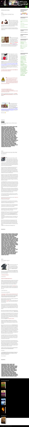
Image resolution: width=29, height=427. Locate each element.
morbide (5, 245)
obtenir (13, 371)
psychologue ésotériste (4, 249)
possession (14, 372)
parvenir (6, 140)
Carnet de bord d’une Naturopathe (22, 48)
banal (14, 126)
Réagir (16, 249)
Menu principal (28, 7)
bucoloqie (7, 235)
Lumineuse (6, 137)
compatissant (3, 129)
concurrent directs (12, 236)
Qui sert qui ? (5, 260)
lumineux (9, 137)
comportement (8, 129)
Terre (21, 73)
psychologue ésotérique (13, 373)
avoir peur (10, 234)
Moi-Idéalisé (12, 139)
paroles (3, 140)
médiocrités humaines (12, 244)
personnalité (7, 372)
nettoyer (6, 246)
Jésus (24, 61)
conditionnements (13, 129)
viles (9, 145)
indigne (12, 135)
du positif (3, 239)
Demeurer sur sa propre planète (9, 153)
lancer (15, 136)
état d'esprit (22, 75)
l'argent (12, 369)
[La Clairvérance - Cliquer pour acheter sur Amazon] (3, 420)
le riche (2, 371)
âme (26, 73)
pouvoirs (8, 373)
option (15, 246)
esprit (21, 61)
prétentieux (8, 248)
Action (5, 126)
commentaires (22, 56)
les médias (3, 244)
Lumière (23, 63)
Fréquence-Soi (22, 42)
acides (2, 126)
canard (13, 235)
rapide (14, 249)
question (21, 71)
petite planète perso (9, 247)
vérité (23, 73)
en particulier (9, 239)
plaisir (23, 68)
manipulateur (6, 138)
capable (16, 235)
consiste (11, 130)
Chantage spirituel (7, 14)
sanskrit (25, 72)
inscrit (5, 136)
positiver (14, 247)
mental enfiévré (6, 371)
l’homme (10, 136)
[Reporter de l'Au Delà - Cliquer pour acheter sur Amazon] (3, 402)
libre (5, 244)
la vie (12, 136)
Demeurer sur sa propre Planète (5, 238)
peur (21, 68)
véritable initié (6, 145)
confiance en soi (7, 130)
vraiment (9, 146)
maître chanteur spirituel (14, 137)
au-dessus (11, 126)
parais (15, 139)
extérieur (16, 239)
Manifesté (3, 138)
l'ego (25, 61)
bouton (10, 127)
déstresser (14, 238)
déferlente (14, 237)
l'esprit (2, 370)
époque (24, 74)
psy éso (27, 70)
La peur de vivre (22, 23)
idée (5, 369)
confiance (3, 130)
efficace (6, 239)
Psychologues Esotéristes (23, 70)
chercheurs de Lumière (9, 128)
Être (24, 73)
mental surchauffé (7, 139)
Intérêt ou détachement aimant (24, 24)
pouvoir (25, 68)
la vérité (25, 62)
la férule (12, 370)
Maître (8, 244)
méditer (17, 244)
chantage (13, 127)
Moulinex (8, 245)
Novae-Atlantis (22, 43)
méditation (3, 139)
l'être (7, 136)
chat (5, 236)
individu (15, 135)
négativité (3, 246)
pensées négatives (4, 247)
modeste (10, 371)
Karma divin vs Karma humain (24, 19)
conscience (23, 58)
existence (13, 239)
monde (2, 245)
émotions (21, 74)
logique (21, 63)
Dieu (17, 238)
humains (9, 135)
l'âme (23, 62)
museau (11, 245)
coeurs (8, 236)
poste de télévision (4, 248)
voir (6, 146)
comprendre (21, 57)
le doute (3, 137)
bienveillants (6, 127)
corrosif (14, 130)
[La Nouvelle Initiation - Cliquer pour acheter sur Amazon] (3, 385)
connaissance (25, 57)
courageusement (4, 237)
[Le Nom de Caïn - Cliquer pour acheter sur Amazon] (3, 410)
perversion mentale (13, 140)
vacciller (3, 145)
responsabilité (21, 72)
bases (16, 126)
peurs (17, 140)
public (9, 249)
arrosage (3, 234)
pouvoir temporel (4, 373)
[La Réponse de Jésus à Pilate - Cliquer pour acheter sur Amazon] (3, 393)
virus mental (13, 145)
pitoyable (11, 372)
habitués (3, 135)
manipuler (15, 138)
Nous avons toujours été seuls (23, 27)
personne (9, 140)
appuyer (8, 126)
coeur (14, 128)
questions (24, 71)
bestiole (3, 127)
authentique (6, 234)
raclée (11, 249)
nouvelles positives (10, 246)
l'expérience (5, 370)
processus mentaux (13, 248)
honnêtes (6, 135)
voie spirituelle (3, 146)
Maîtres (25, 64)
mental (21, 65)
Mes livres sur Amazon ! (23, 41)
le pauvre (15, 370)
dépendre (11, 238)
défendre (11, 237)
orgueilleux (3, 372)
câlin (10, 235)
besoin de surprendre (15, 234)
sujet (26, 72)
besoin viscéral (3, 235)
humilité (3, 369)
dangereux (8, 237)
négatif (14, 245)
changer (3, 236)
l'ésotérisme (15, 369)
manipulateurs (11, 138)
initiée (2, 136)
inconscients (8, 369)
